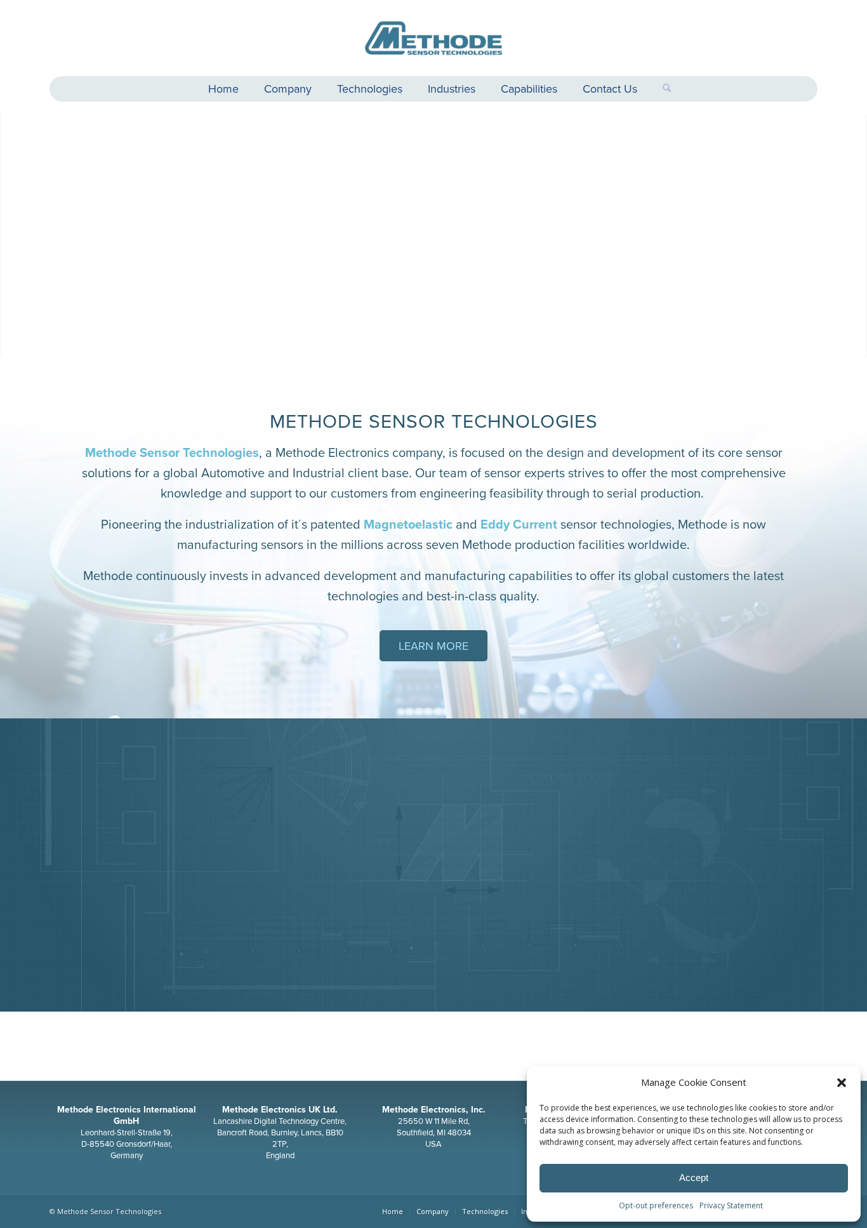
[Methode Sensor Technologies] (433, 38)
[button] (841, 1082)
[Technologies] (162, 875)
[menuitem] (223, 90)
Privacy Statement (731, 1205)
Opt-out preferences (656, 1205)
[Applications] (433, 875)
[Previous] (11, 232)
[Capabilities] (704, 875)
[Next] (856, 232)
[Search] (660, 89)
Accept (693, 1177)
